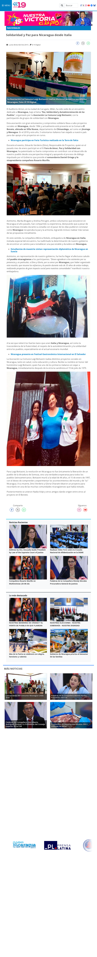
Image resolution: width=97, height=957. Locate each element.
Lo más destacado (18, 595)
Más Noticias (13, 668)
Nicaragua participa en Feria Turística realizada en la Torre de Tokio (44, 140)
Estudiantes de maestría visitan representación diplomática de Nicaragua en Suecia (49, 250)
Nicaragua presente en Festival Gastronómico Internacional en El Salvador (48, 354)
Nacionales (13, 28)
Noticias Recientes (18, 522)
